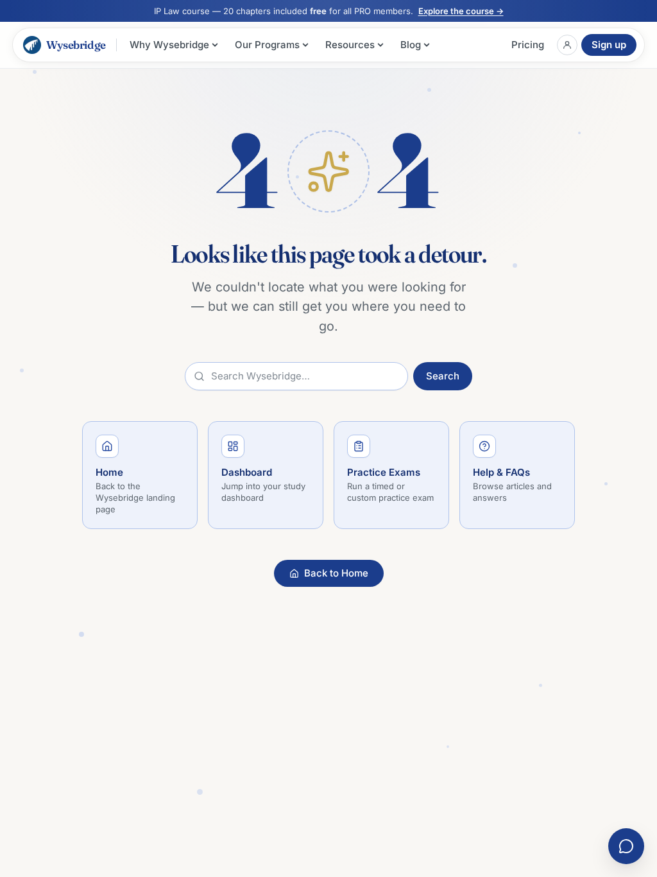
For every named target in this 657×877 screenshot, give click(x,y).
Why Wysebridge (169, 45)
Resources (350, 45)
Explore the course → (461, 11)
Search (442, 376)
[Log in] (567, 45)
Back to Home (336, 573)
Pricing (527, 45)
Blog (410, 45)
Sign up (609, 45)
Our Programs (267, 45)
